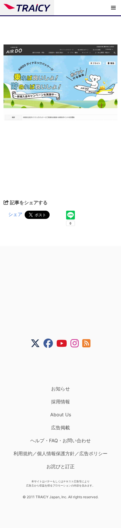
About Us (60, 415)
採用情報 (60, 402)
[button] (113, 7)
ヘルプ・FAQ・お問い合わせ (60, 440)
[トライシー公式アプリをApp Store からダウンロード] (64, 367)
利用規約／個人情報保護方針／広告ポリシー (60, 453)
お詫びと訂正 (60, 466)
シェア (15, 214)
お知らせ (60, 389)
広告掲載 (60, 427)
